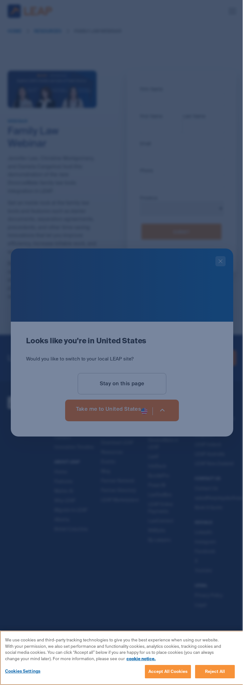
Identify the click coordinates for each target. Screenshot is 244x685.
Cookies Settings (22, 671)
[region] (122, 658)
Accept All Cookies (167, 671)
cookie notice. (141, 658)
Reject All (215, 671)
